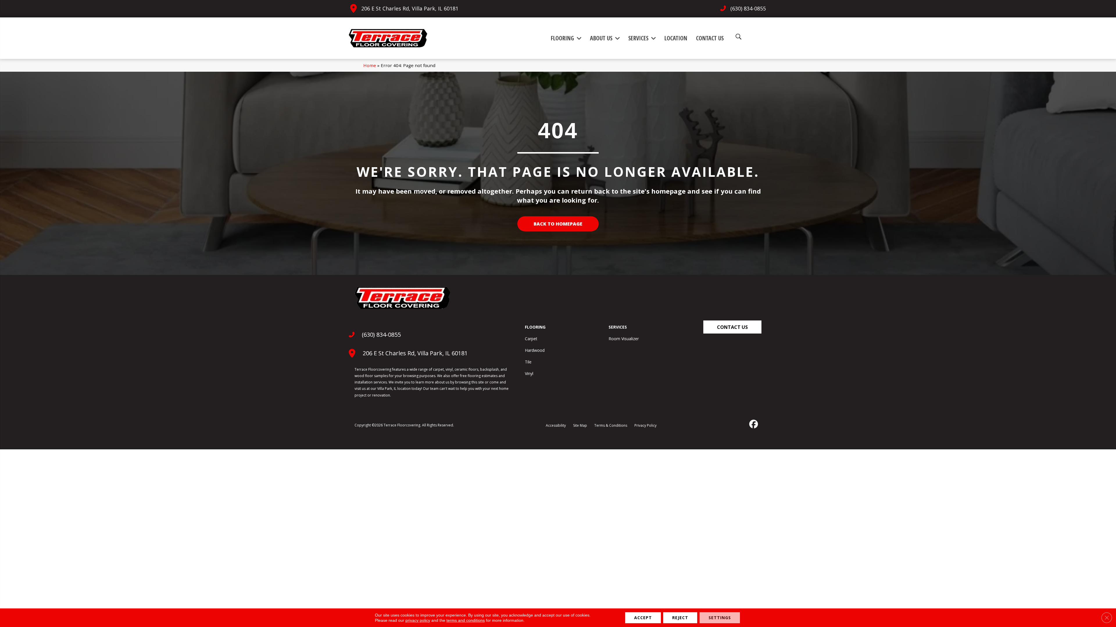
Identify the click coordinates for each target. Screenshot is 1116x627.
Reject (680, 617)
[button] (732, 327)
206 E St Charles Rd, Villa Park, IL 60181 (409, 8)
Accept (643, 617)
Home (369, 65)
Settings (720, 617)
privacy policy (417, 620)
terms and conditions (465, 620)
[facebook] (753, 424)
